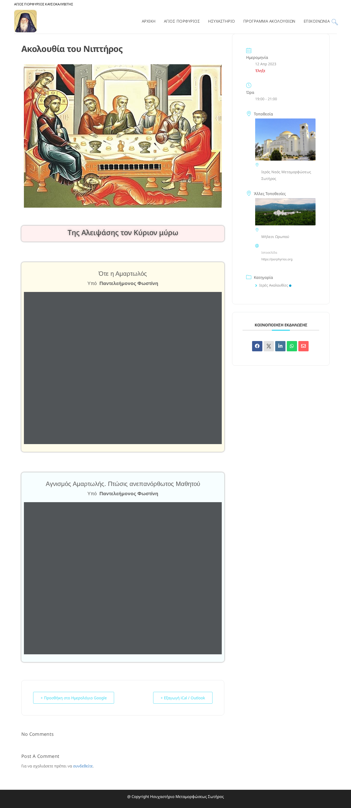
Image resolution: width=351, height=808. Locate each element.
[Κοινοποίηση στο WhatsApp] (292, 346)
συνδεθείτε (83, 765)
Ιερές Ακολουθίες (273, 285)
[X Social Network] (269, 346)
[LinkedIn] (280, 346)
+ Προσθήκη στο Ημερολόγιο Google (74, 697)
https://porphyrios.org (276, 259)
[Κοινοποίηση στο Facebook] (257, 346)
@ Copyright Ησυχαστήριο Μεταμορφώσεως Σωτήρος (175, 796)
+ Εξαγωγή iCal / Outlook (183, 697)
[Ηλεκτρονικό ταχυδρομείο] (303, 346)
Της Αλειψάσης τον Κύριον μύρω (123, 232)
